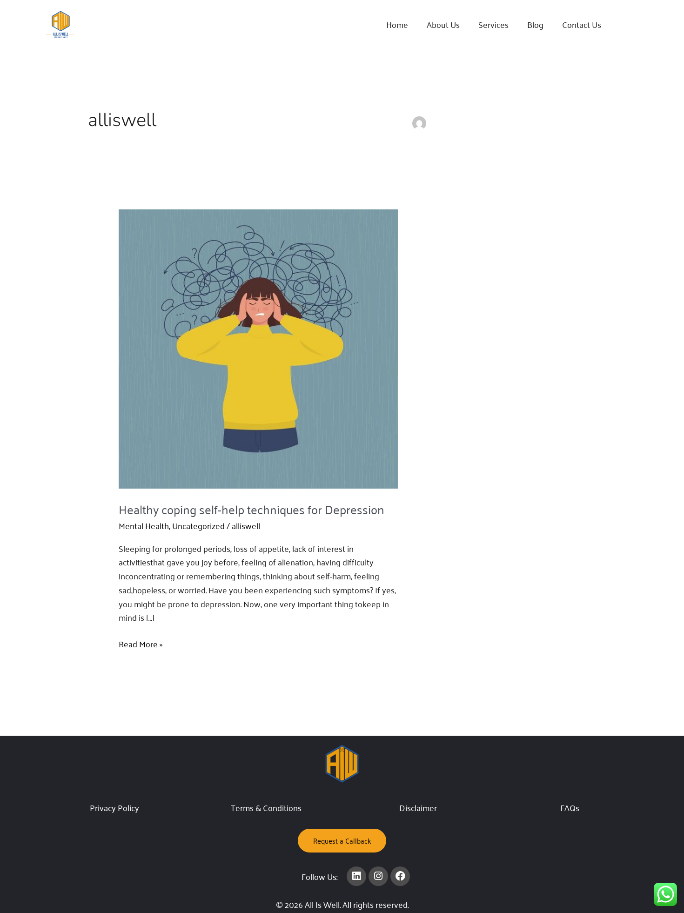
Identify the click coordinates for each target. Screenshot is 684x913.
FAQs (569, 807)
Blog (535, 24)
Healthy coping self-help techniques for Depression (251, 508)
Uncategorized (198, 525)
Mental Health (144, 525)
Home (397, 24)
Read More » (141, 644)
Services (493, 24)
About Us (443, 24)
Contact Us (581, 24)
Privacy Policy (114, 807)
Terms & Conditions (266, 807)
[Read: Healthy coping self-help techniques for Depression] (258, 347)
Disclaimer (418, 807)
